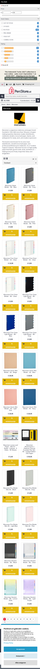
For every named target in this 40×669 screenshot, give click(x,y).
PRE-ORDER (7, 33)
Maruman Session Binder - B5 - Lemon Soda (10, 598)
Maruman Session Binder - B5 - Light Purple (29, 598)
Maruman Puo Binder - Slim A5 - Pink (29, 525)
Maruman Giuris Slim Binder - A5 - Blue (29, 371)
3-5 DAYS (6, 26)
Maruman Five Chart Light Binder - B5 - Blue (10, 334)
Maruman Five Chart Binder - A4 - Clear (10, 259)
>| (4, 622)
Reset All (5, 6)
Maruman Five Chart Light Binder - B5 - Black (29, 296)
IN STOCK (6, 30)
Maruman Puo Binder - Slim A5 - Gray (29, 488)
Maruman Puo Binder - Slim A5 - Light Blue (10, 525)
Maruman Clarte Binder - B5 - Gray (29, 186)
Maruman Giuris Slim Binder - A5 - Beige (10, 371)
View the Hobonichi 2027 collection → (21, 78)
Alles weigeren (20, 663)
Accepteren (20, 649)
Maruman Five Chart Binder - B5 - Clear (10, 295)
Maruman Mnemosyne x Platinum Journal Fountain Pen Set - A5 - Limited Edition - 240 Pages (29, 449)
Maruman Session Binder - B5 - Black (10, 561)
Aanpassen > (20, 656)
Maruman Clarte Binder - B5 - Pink (29, 222)
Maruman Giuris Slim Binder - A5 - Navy (29, 407)
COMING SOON (8, 40)
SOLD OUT (7, 36)
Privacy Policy (8, 643)
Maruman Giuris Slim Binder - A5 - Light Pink (10, 408)
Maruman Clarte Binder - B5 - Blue (11, 186)
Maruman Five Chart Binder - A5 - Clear (29, 259)
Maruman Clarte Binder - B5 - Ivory (10, 222)
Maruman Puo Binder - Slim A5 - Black (10, 488)
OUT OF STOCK (8, 23)
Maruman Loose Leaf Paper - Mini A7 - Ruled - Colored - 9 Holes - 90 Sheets (10, 447)
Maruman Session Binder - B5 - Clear (29, 561)
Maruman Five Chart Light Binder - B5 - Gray (29, 334)
